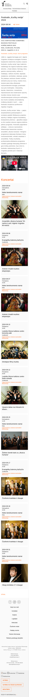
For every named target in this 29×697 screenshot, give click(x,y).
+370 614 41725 (10, 662)
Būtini (4, 673)
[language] (24, 3)
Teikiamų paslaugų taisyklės (14, 638)
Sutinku (5, 680)
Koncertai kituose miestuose (19, 8)
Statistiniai (21, 673)
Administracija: (14, 653)
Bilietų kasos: (14, 661)
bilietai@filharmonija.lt (14, 664)
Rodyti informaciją (8, 694)
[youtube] (19, 602)
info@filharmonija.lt (14, 657)
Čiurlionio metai (14, 626)
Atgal (3, 594)
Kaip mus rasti (14, 607)
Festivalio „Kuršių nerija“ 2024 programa (14, 53)
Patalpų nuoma (14, 630)
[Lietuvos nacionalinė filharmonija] (6, 3)
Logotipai (14, 618)
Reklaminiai (6, 676)
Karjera (14, 615)
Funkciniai (12, 673)
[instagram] (14, 602)
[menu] (27, 3)
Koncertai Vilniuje (7, 8)
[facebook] (10, 602)
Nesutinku (6, 689)
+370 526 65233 (19, 662)
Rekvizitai (14, 622)
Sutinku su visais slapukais (12, 684)
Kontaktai (14, 611)
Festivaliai (14, 10)
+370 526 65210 (14, 655)
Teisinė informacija (14, 634)
